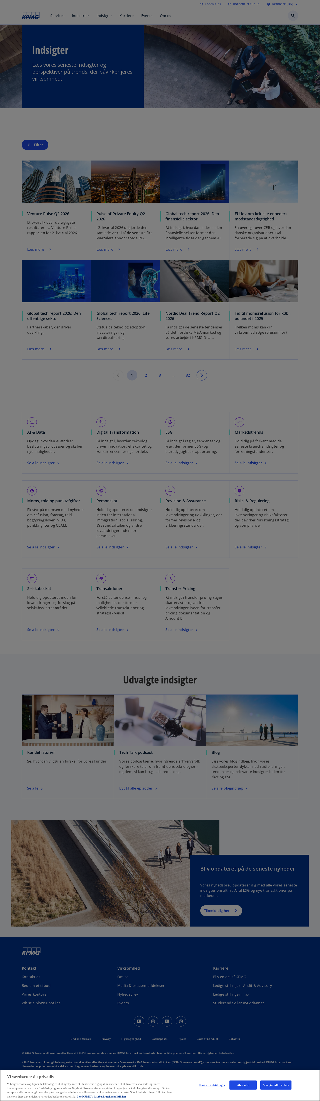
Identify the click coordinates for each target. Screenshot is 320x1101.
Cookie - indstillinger (212, 1085)
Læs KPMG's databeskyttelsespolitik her (101, 1096)
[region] (160, 1085)
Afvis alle (243, 1085)
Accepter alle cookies (276, 1085)
